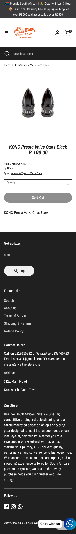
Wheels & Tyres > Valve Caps (26, 173)
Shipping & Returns (17, 323)
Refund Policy (14, 331)
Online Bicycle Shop (35, 523)
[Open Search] (6, 53)
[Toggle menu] (6, 33)
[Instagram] (13, 506)
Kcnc (10, 168)
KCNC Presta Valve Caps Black (32, 65)
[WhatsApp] (20, 506)
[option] (38, 104)
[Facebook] (6, 506)
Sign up (19, 270)
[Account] (57, 31)
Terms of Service (15, 315)
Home (7, 65)
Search (9, 300)
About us (10, 308)
